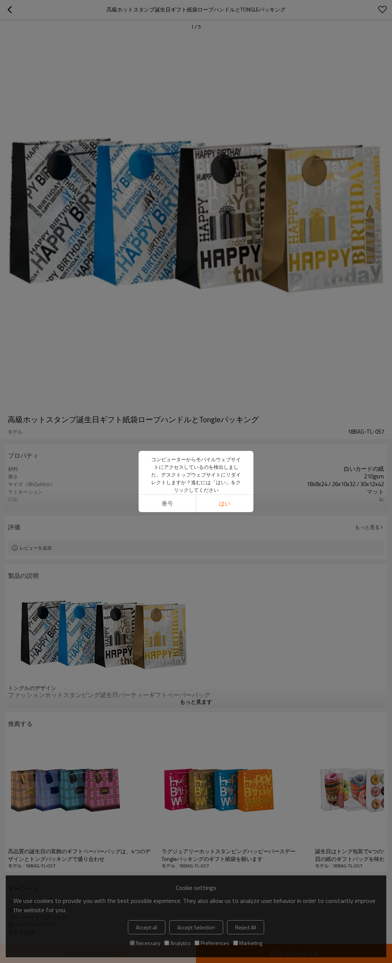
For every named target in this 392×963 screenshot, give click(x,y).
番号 (167, 503)
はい (224, 503)
